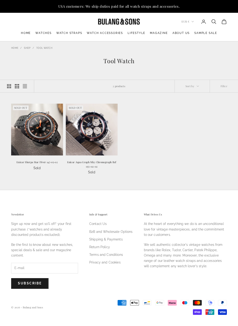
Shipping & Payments (106, 239)
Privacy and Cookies (105, 262)
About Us (181, 33)
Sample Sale (205, 33)
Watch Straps (69, 33)
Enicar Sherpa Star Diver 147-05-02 (37, 162)
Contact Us (98, 224)
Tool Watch (44, 48)
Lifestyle (136, 33)
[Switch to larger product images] (9, 86)
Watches (43, 33)
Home (26, 33)
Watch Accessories (105, 33)
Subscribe (30, 283)
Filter (224, 86)
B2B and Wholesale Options (111, 232)
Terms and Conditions (106, 255)
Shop (27, 48)
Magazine (159, 33)
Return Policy (99, 247)
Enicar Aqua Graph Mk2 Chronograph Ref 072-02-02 (91, 164)
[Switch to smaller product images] (17, 86)
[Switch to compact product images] (25, 86)
